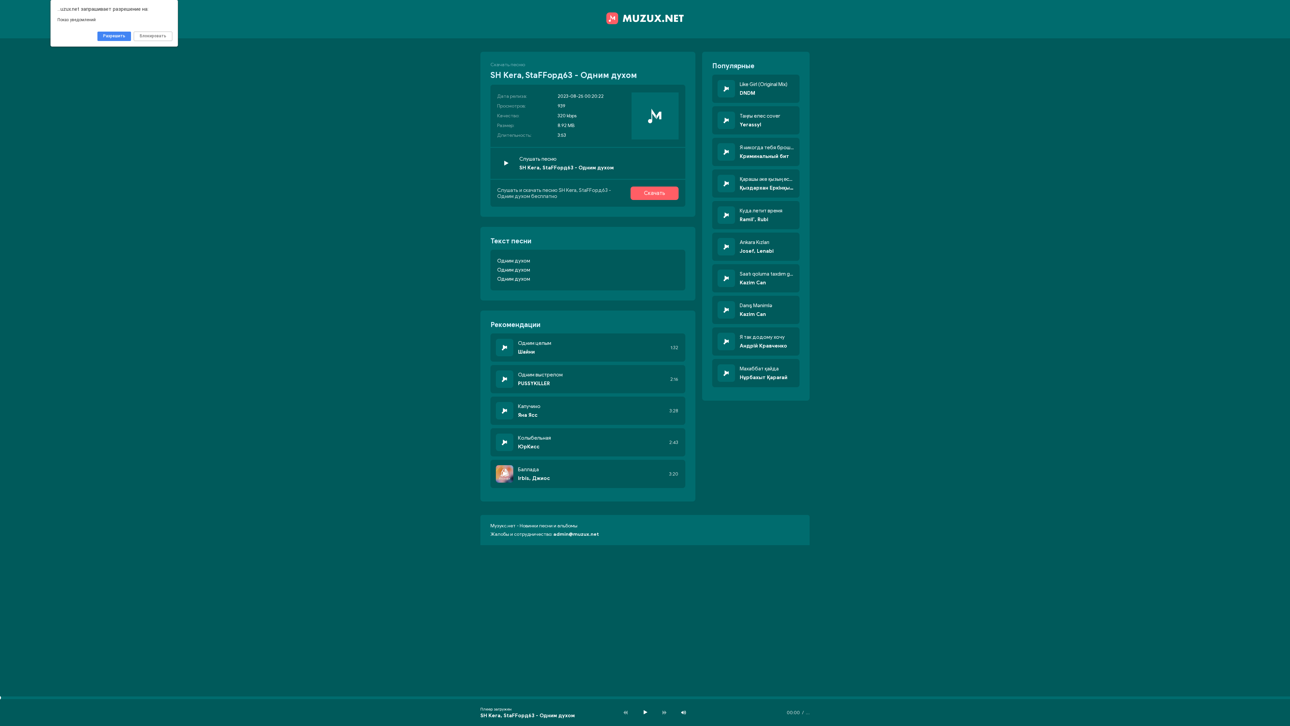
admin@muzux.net (576, 534)
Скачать (654, 193)
